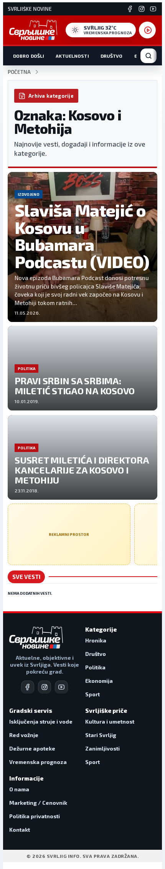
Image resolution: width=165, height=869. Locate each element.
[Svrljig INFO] (33, 30)
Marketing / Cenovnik (38, 802)
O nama (19, 789)
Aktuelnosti (72, 55)
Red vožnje (23, 735)
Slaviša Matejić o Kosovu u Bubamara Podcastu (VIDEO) (82, 236)
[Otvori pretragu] (148, 55)
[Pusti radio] (147, 30)
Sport (92, 694)
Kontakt (19, 829)
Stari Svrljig (100, 735)
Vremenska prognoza (38, 762)
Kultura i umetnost (109, 721)
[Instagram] (141, 9)
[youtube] (61, 687)
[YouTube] (153, 9)
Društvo (112, 55)
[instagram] (44, 687)
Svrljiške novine (30, 9)
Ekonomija (99, 680)
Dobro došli (28, 55)
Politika (95, 667)
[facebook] (27, 687)
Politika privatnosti (34, 816)
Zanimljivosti (102, 748)
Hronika (95, 640)
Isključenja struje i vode (41, 721)
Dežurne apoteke (32, 748)
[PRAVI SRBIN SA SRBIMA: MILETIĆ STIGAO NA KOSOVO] (82, 368)
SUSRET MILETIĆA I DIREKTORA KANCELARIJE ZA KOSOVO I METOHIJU (81, 469)
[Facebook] (130, 9)
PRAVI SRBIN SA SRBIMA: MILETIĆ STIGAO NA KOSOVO (75, 385)
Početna (19, 72)
